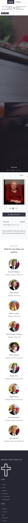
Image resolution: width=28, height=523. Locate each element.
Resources (5, 518)
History (4, 490)
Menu (5, 13)
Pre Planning (5, 496)
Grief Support (6, 499)
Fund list (4, 512)
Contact (4, 521)
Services (4, 509)
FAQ (3, 515)
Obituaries (13, 170)
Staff (3, 487)
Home (8, 170)
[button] (10, 208)
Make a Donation (14, 214)
